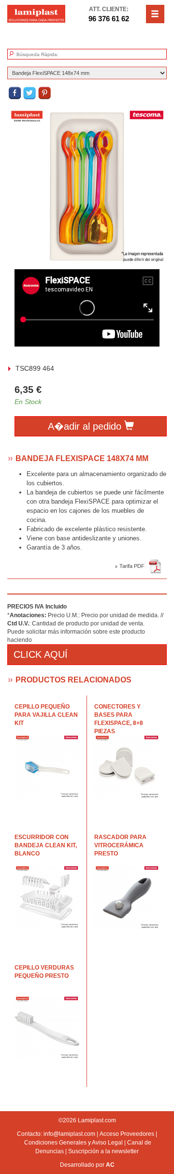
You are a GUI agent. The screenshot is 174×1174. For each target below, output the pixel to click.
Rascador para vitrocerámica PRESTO (120, 845)
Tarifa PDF (133, 566)
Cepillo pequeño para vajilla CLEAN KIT (46, 714)
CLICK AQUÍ (41, 654)
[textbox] (61, 54)
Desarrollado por (87, 1164)
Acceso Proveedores (127, 1134)
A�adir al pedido (86, 426)
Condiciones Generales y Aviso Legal (73, 1142)
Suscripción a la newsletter (103, 1151)
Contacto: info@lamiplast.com (56, 1134)
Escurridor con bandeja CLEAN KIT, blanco (45, 845)
